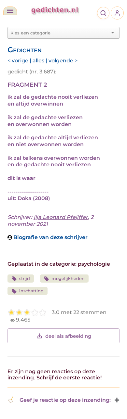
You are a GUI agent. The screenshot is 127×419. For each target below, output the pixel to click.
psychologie (94, 264)
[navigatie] (10, 10)
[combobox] (59, 33)
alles (38, 60)
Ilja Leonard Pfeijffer (61, 217)
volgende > (63, 60)
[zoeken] (103, 13)
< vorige (17, 60)
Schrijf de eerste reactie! (69, 378)
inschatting (31, 290)
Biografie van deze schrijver (50, 237)
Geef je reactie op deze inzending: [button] (65, 400)
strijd (24, 278)
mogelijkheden (68, 278)
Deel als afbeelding (68, 336)
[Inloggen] (117, 12)
